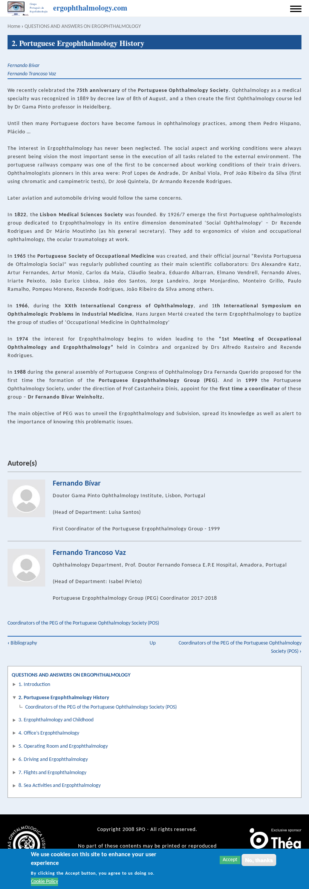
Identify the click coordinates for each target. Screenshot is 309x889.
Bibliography (22, 643)
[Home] (28, 9)
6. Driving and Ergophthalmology (53, 759)
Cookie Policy (44, 881)
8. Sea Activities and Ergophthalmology (59, 785)
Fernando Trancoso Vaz (32, 74)
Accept (230, 860)
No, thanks (259, 860)
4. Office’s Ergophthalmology (48, 733)
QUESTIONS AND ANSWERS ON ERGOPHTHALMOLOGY (82, 26)
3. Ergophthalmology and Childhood (55, 720)
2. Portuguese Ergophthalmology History (63, 698)
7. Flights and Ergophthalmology (52, 773)
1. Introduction (34, 684)
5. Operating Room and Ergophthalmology (63, 746)
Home (14, 26)
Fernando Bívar (24, 66)
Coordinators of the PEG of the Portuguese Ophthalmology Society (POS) (83, 623)
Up (153, 643)
